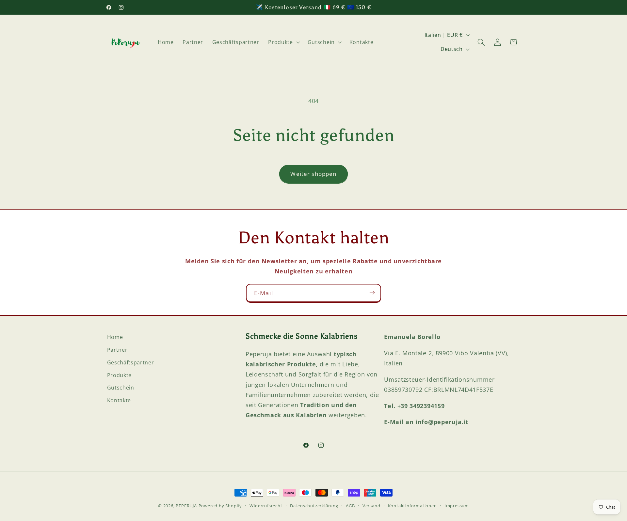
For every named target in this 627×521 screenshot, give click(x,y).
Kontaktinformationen (412, 506)
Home (115, 337)
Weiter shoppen (313, 173)
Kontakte (119, 400)
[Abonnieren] (372, 293)
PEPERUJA (186, 506)
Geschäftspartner (130, 362)
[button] (283, 42)
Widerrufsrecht (265, 506)
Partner (117, 349)
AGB (350, 506)
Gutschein (120, 387)
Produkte (119, 374)
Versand (371, 506)
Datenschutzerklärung (314, 506)
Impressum (456, 506)
